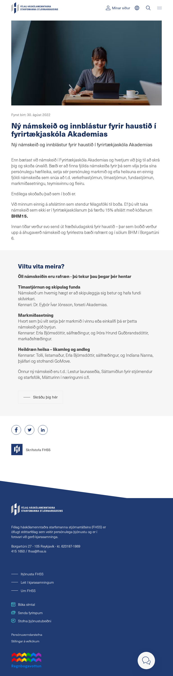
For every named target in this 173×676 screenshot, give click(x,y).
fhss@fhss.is (37, 551)
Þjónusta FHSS (32, 573)
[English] (136, 7)
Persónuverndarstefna (26, 634)
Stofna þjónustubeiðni (34, 620)
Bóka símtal (26, 604)
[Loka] (146, 660)
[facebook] (16, 430)
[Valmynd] (159, 7)
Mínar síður (121, 7)
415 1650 (18, 551)
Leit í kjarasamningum (37, 582)
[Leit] (148, 7)
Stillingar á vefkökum (25, 641)
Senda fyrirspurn (30, 612)
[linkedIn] (43, 430)
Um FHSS (28, 590)
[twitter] (29, 430)
